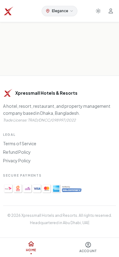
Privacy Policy (17, 160)
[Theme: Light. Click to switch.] (98, 10)
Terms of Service (19, 143)
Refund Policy (17, 152)
